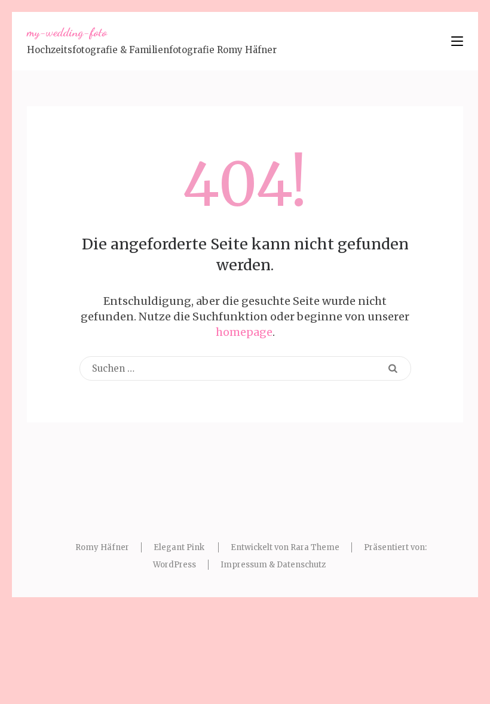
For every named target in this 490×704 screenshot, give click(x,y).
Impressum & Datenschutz (273, 565)
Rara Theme (314, 547)
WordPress (174, 565)
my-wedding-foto (67, 32)
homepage (244, 332)
